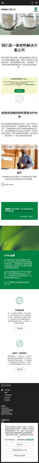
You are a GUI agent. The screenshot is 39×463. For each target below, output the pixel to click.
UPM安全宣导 (5, 412)
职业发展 (7, 397)
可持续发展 (8, 395)
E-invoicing (5, 408)
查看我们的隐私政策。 (26, 85)
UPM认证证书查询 (7, 410)
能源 (31, 147)
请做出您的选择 (19, 455)
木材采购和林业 (21, 147)
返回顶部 (8, 385)
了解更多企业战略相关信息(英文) (18, 283)
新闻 (5, 393)
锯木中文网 (9, 184)
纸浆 (4, 147)
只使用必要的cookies (19, 450)
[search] (32, 2)
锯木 (10, 147)
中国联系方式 (5, 420)
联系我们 (7, 400)
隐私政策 (30, 439)
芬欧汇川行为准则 (6, 414)
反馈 (2, 422)
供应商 (3, 406)
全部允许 (19, 91)
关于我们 (7, 390)
